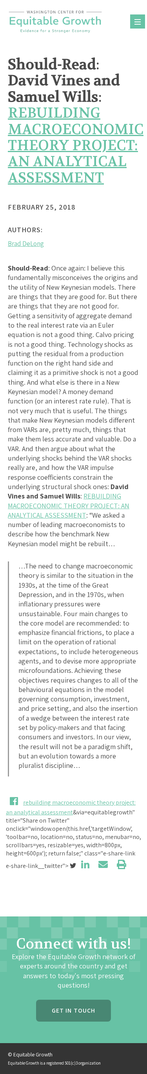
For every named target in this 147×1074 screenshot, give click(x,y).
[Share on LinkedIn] (85, 864)
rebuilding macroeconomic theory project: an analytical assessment (75, 145)
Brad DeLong (26, 243)
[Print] (121, 864)
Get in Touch (73, 1010)
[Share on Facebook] (14, 801)
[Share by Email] (103, 864)
